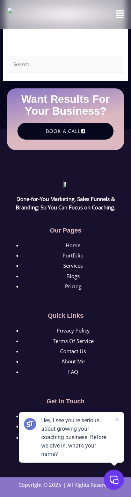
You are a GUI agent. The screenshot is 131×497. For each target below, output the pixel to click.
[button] (120, 14)
